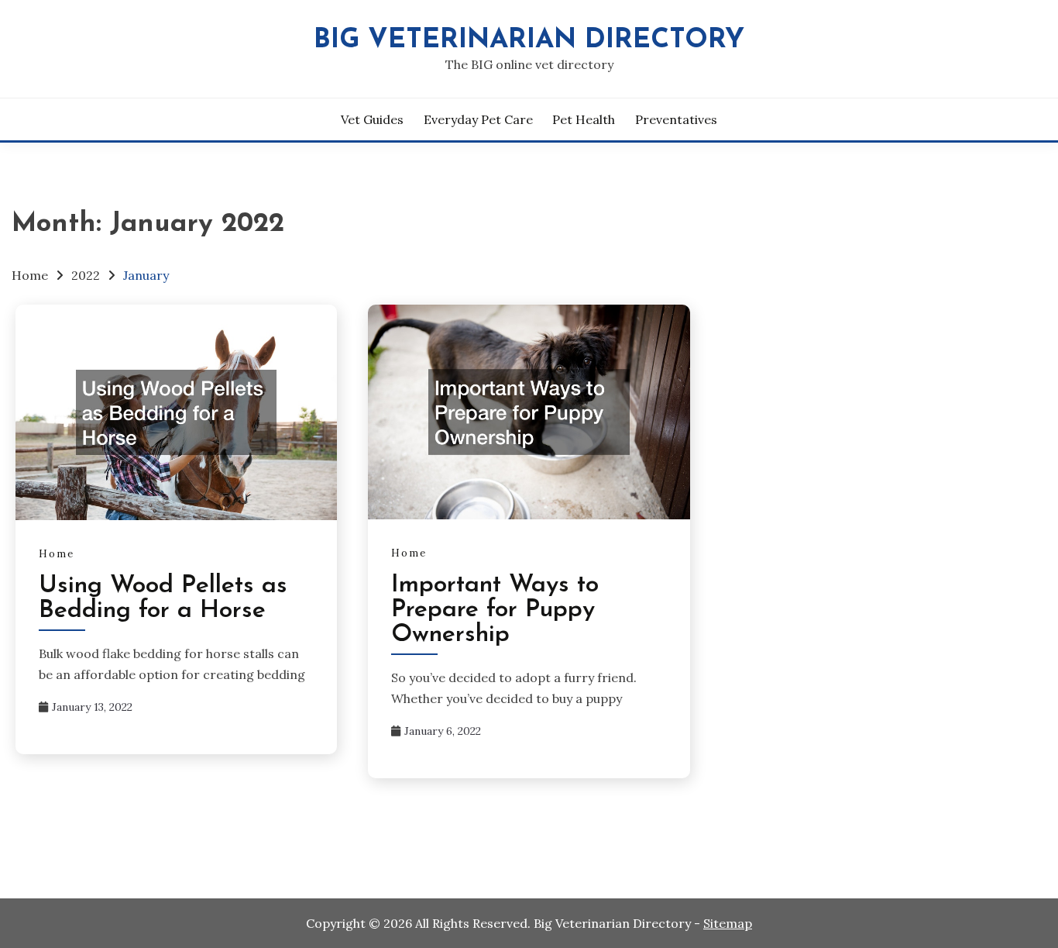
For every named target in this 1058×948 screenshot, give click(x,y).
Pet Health (583, 119)
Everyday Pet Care (478, 119)
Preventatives (676, 119)
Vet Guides (372, 119)
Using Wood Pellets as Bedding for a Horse (163, 598)
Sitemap (727, 923)
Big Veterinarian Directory (529, 40)
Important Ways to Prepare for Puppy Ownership (495, 610)
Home (56, 553)
